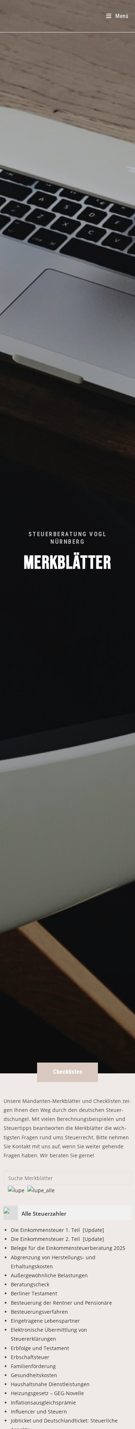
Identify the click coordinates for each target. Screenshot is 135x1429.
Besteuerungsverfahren (39, 1311)
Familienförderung (33, 1366)
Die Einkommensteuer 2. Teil (57, 1239)
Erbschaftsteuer (30, 1357)
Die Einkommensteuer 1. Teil (57, 1230)
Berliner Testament (34, 1293)
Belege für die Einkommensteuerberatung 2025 (68, 1248)
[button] (67, 1072)
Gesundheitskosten (34, 1375)
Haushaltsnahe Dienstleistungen (50, 1384)
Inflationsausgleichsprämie (43, 1402)
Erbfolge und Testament (40, 1348)
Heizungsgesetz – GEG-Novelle (47, 1393)
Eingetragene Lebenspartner (45, 1320)
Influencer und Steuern (39, 1411)
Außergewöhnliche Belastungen (49, 1275)
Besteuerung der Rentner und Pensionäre (61, 1302)
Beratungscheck (30, 1284)
